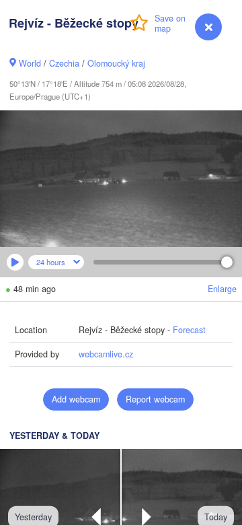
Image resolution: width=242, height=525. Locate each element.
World (30, 63)
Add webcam (76, 399)
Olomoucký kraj (116, 63)
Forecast (189, 330)
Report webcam (155, 399)
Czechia (64, 63)
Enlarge (222, 289)
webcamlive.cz (106, 354)
